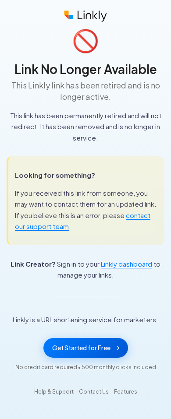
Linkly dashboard (126, 264)
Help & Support (54, 391)
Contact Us (94, 391)
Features (125, 391)
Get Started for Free (81, 348)
